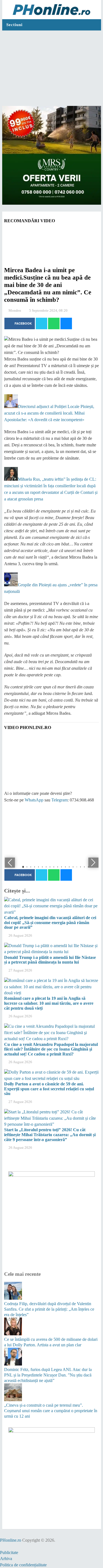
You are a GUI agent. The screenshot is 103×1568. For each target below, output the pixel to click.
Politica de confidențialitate (23, 1565)
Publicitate (9, 1552)
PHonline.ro (10, 1540)
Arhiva (6, 1558)
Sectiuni (14, 24)
